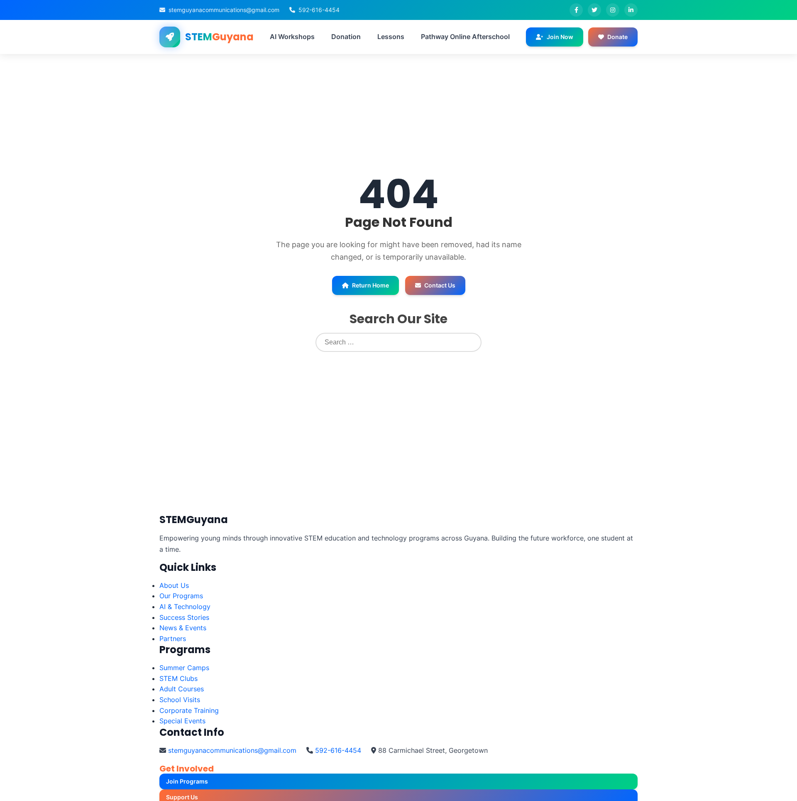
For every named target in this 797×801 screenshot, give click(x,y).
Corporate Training (189, 710)
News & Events (182, 628)
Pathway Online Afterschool (465, 36)
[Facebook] (576, 10)
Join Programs (187, 781)
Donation (346, 36)
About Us (174, 585)
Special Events (182, 721)
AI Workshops (292, 36)
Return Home (370, 285)
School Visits (179, 699)
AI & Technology (184, 606)
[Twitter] (594, 10)
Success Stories (184, 617)
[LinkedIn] (631, 10)
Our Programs (181, 596)
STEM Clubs (178, 678)
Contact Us (439, 285)
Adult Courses (181, 689)
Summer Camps (184, 667)
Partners (172, 638)
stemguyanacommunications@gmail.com (224, 9)
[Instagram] (612, 10)
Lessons (390, 36)
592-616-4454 (319, 9)
